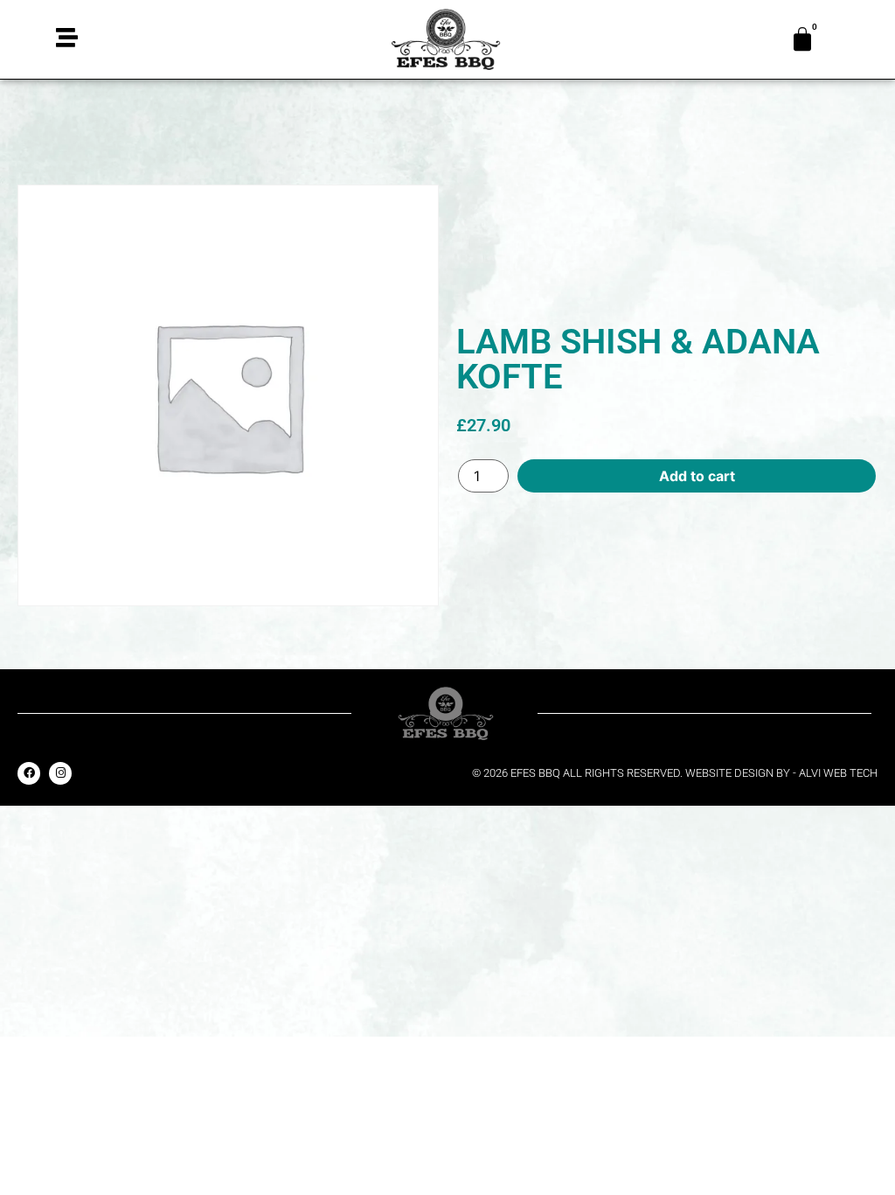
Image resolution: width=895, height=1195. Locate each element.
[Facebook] (28, 773)
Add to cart (697, 476)
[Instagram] (60, 773)
